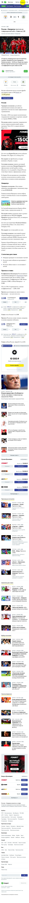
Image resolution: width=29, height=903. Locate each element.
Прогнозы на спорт (13, 10)
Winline (13, 835)
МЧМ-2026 (15, 842)
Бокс (6, 850)
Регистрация (21, 466)
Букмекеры (4, 833)
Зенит (22, 835)
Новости (10, 864)
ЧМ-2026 (22, 813)
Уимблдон (11, 855)
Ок (24, 875)
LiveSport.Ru (5, 10)
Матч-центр (13, 817)
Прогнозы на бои (5, 830)
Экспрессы (13, 826)
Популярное (21, 819)
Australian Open (4, 855)
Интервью (10, 821)
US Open (3, 859)
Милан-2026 (4, 864)
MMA (2, 850)
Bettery (22, 837)
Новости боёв (11, 850)
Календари (19, 817)
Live (14, 21)
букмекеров (20, 275)
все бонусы (24, 776)
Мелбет (18, 835)
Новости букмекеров (6, 835)
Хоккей (3, 840)
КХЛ (2, 842)
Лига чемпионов (8, 813)
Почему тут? (7, 466)
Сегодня (3, 826)
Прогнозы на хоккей (16, 828)
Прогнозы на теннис (14, 830)
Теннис (3, 852)
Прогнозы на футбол (23, 10)
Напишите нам (23, 883)
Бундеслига (16, 815)
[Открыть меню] (2, 2)
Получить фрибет (7, 98)
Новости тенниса (5, 857)
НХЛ (5, 842)
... (25, 4)
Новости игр (4, 869)
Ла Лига (6, 815)
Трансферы (3, 819)
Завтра (8, 826)
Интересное (4, 821)
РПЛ (2, 813)
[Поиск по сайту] (27, 2)
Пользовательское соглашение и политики (9, 894)
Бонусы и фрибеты (5, 837)
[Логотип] (5, 2)
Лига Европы (16, 813)
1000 (8, 307)
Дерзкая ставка (20, 826)
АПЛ (2, 815)
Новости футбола (5, 817)
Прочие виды (4, 862)
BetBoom (18, 837)
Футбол (3, 810)
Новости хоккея (22, 842)
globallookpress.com (14, 55)
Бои (2, 847)
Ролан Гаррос (18, 855)
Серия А (11, 815)
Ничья (14, 81)
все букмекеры (24, 459)
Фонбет (17, 92)
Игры (2, 867)
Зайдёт (4, 302)
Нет (15, 302)
